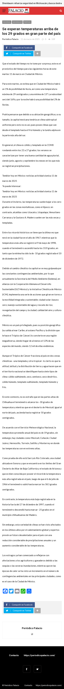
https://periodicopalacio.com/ (39, 655)
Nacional (7, 22)
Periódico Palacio (10, 39)
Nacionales (17, 22)
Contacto (14, 655)
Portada (27, 22)
